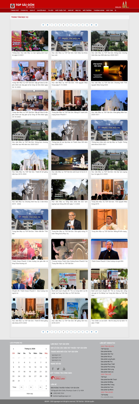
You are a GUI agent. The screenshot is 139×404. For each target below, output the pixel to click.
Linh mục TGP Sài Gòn (60, 344)
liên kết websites (107, 343)
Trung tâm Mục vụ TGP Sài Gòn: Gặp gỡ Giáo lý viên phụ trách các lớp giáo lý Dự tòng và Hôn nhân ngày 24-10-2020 (30, 114)
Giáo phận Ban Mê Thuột (109, 379)
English (118, 7)
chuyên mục (41, 10)
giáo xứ (70, 10)
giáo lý (32, 10)
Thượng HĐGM (99, 10)
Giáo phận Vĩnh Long (107, 369)
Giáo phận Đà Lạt (106, 356)
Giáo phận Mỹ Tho (106, 361)
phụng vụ (24, 10)
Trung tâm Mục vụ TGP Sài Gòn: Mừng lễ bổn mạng (108, 231)
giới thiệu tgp (60, 10)
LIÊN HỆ (53, 384)
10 (87, 25)
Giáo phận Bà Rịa (106, 351)
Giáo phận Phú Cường (108, 367)
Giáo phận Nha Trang (107, 384)
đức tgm (109, 10)
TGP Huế (104, 377)
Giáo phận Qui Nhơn (107, 390)
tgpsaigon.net (56, 355)
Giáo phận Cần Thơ (107, 354)
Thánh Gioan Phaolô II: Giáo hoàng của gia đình (107, 261)
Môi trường (87, 10)
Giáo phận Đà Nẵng (107, 382)
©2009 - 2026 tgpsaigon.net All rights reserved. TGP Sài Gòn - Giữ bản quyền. (69, 401)
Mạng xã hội (56, 364)
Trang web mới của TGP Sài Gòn (64, 352)
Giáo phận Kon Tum (107, 387)
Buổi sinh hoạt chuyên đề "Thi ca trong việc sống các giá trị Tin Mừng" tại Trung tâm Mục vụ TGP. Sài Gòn (109, 293)
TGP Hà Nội (104, 395)
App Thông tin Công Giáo (61, 373)
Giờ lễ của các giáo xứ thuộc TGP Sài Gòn (69, 348)
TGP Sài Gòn (105, 349)
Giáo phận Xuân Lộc (107, 372)
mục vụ (78, 10)
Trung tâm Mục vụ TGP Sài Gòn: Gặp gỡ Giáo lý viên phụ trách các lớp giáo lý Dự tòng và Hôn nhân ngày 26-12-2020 (30, 85)
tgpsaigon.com (57, 357)
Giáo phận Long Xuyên (108, 359)
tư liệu (50, 10)
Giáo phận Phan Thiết (108, 364)
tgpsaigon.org (56, 360)
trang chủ (15, 10)
